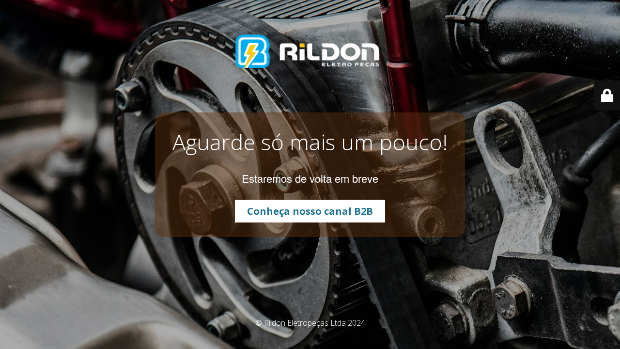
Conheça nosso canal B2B (310, 211)
